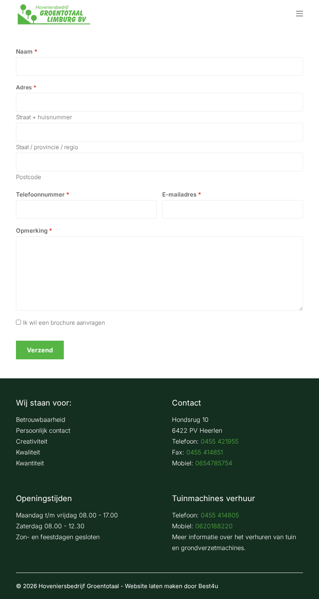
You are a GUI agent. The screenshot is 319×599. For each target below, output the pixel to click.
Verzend (40, 350)
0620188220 (214, 526)
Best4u (208, 586)
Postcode (28, 177)
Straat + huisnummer (44, 117)
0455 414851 (204, 452)
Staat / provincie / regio (47, 147)
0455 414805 (220, 515)
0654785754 (213, 463)
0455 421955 (219, 441)
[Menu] (299, 13)
